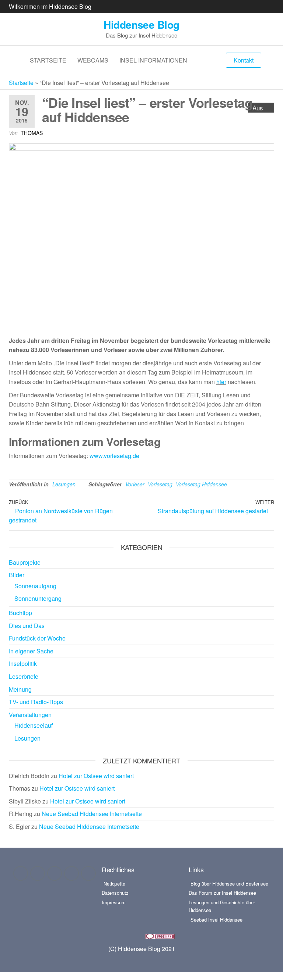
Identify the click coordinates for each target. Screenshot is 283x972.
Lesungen (64, 484)
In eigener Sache (31, 651)
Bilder (16, 575)
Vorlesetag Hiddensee (201, 484)
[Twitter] (54, 873)
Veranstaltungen (30, 714)
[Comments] (88, 873)
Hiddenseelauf (33, 725)
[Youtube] (71, 873)
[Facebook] (20, 873)
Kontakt (244, 60)
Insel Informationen (153, 60)
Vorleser (134, 484)
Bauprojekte (25, 562)
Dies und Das (27, 625)
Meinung (20, 689)
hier (221, 381)
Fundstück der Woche (37, 638)
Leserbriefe (23, 676)
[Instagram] (37, 873)
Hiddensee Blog (141, 24)
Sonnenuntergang (38, 598)
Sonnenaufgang (35, 586)
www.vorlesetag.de (114, 455)
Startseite (48, 60)
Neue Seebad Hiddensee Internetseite (92, 813)
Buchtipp (20, 613)
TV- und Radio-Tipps (36, 702)
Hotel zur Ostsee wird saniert (96, 775)
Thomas (32, 132)
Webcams (92, 60)
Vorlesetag (160, 484)
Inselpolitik (23, 663)
